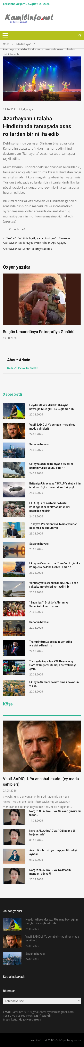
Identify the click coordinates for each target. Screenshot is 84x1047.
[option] (42, 307)
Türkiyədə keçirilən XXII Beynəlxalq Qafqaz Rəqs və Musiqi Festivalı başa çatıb (52, 665)
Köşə (8, 704)
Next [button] (78, 311)
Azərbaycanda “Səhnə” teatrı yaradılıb (26, 249)
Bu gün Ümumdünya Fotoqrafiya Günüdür (39, 331)
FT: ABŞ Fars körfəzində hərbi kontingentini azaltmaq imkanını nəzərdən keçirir (49, 507)
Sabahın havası (39, 444)
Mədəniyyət (26, 109)
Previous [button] (5, 311)
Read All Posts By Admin (22, 367)
